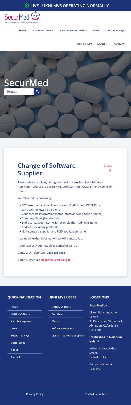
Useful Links (84, 44)
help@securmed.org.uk (56, 260)
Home (22, 30)
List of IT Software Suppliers (65, 335)
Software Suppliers (63, 328)
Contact (118, 44)
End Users (57, 314)
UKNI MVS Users (41, 30)
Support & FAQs (114, 30)
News (95, 30)
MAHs (55, 321)
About (101, 44)
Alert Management (71, 30)
